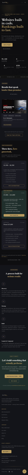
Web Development (6, 412)
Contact (3, 435)
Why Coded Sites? (6, 427)
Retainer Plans (5, 420)
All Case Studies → (14, 94)
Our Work (4, 430)
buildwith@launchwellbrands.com (18, 385)
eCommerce (4, 414)
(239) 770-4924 (5, 458)
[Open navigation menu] (25, 2)
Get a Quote (14, 381)
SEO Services (4, 417)
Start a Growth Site (14, 215)
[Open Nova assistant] (24, 471)
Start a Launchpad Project (14, 185)
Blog (3, 438)
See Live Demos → (7, 48)
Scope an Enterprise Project (14, 246)
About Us (4, 433)
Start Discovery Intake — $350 (14, 259)
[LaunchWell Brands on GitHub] (12, 471)
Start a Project (7, 44)
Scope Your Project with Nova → (14, 135)
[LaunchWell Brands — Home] (5, 2)
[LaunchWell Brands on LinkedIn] (9, 471)
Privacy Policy (4, 471)
